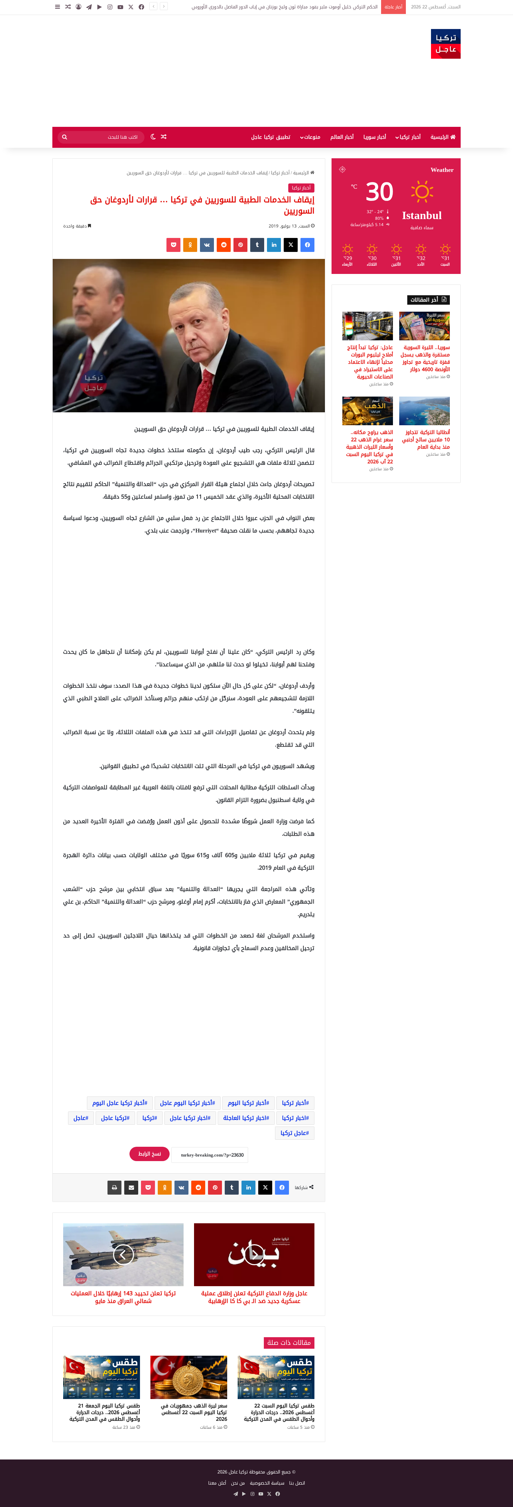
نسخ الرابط (149, 1154)
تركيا (148, 1118)
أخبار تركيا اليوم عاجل (186, 1102)
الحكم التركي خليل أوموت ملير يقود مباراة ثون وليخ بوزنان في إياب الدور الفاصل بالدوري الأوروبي (285, 6)
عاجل (80, 1118)
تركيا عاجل (114, 1118)
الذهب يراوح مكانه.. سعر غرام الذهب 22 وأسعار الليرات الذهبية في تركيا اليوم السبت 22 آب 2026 (369, 447)
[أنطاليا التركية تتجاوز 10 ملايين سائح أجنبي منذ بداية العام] (424, 411)
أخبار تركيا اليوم (247, 1102)
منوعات (312, 137)
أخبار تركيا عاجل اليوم (118, 1102)
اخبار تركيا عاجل (189, 1118)
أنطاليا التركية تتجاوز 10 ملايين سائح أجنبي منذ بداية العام (426, 440)
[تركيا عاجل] (446, 44)
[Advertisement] (186, 71)
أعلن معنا (217, 1483)
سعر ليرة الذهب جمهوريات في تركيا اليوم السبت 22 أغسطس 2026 (194, 1412)
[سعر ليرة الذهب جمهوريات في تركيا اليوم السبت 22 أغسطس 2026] (188, 1377)
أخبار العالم (342, 137)
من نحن (238, 1483)
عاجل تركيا (293, 1133)
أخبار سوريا (374, 137)
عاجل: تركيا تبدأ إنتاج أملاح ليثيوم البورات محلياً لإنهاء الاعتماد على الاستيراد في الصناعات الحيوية (370, 362)
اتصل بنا (297, 1483)
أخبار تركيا (410, 137)
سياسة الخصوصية (267, 1483)
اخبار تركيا (294, 1118)
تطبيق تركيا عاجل (271, 137)
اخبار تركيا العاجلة (244, 1118)
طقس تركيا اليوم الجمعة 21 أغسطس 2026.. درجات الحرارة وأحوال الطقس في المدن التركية (104, 1412)
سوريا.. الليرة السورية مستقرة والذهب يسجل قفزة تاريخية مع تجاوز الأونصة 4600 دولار (425, 358)
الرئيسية (440, 137)
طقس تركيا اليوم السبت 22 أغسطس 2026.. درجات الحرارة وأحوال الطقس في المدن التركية (279, 1412)
